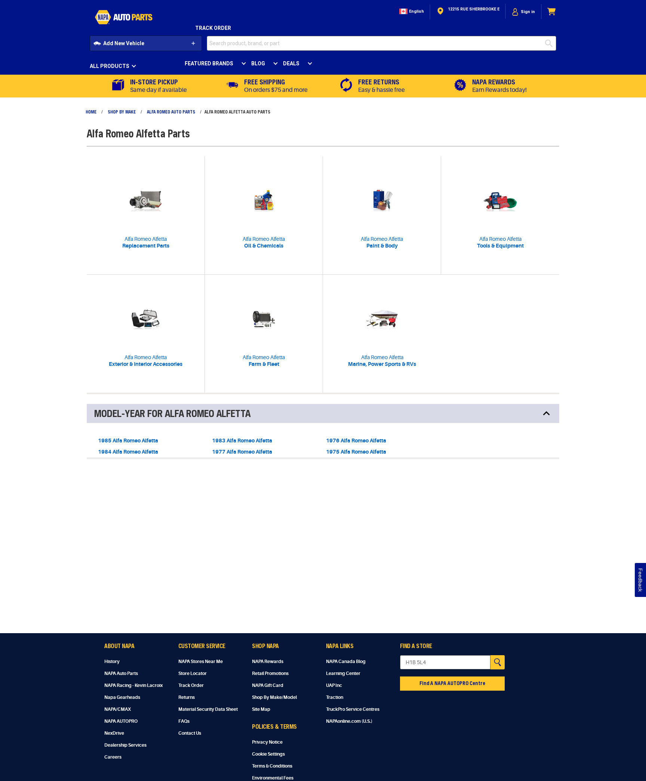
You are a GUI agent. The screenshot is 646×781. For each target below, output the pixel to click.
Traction (334, 697)
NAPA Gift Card (267, 685)
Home (91, 111)
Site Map (261, 709)
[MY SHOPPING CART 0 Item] (551, 11)
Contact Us (189, 733)
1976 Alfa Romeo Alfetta (356, 441)
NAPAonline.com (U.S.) (349, 721)
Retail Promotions (270, 673)
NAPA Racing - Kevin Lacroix (133, 685)
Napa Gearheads (122, 697)
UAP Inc (334, 685)
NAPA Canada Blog (346, 661)
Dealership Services (125, 745)
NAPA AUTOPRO (121, 721)
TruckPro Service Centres (352, 709)
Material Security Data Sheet (208, 709)
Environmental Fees (272, 778)
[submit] (550, 43)
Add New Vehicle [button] (123, 43)
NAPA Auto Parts (121, 673)
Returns (186, 697)
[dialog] (523, 12)
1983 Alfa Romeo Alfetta (242, 441)
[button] (411, 12)
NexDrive (114, 733)
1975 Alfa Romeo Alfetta (356, 452)
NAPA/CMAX (117, 709)
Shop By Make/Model (274, 697)
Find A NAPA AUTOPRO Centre (452, 683)
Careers (112, 757)
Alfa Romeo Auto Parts (171, 111)
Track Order (213, 28)
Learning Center (343, 673)
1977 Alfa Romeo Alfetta (242, 452)
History (112, 661)
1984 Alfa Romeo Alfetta (128, 452)
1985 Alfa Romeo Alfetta (128, 441)
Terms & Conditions (272, 766)
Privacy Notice (267, 742)
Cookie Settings (268, 754)
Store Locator (192, 673)
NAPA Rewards (267, 661)
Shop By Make (122, 111)
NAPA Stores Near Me (200, 661)
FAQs (184, 721)
